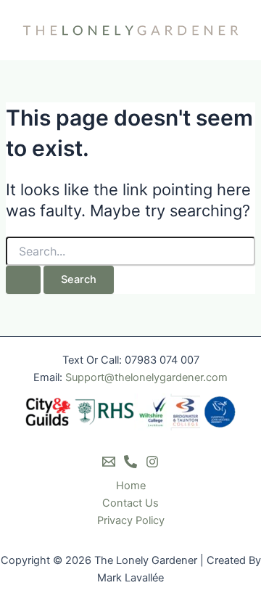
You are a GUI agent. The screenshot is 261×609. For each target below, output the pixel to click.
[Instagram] (152, 461)
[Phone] (130, 461)
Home (131, 485)
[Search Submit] (23, 280)
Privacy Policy (131, 520)
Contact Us (130, 503)
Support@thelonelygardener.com (146, 377)
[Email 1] (108, 461)
